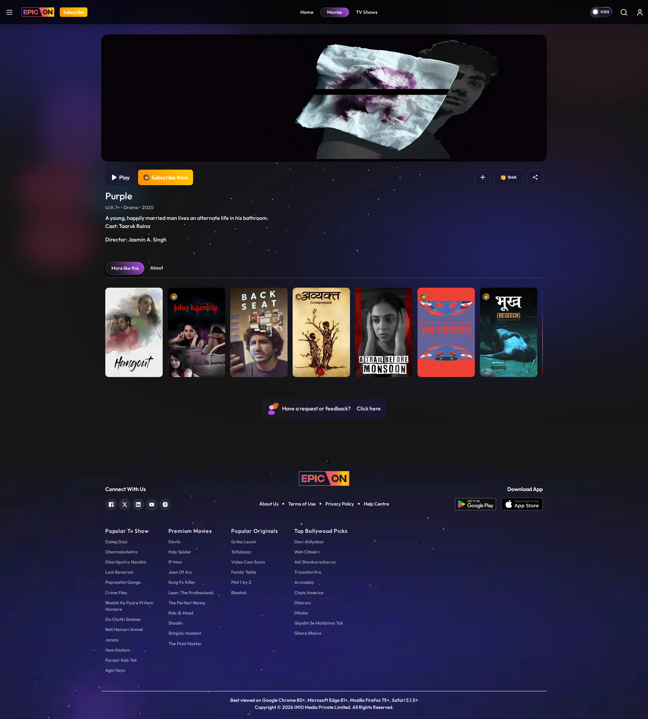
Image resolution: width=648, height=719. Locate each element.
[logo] (324, 477)
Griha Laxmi (243, 541)
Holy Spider (179, 551)
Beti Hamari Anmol (124, 629)
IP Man (175, 562)
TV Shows (367, 12)
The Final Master (185, 643)
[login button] (640, 12)
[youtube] (152, 504)
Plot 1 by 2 (241, 582)
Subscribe (73, 12)
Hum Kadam (117, 650)
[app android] (478, 504)
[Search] (623, 12)
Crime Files (116, 592)
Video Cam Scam (248, 562)
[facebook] (111, 504)
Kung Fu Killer (181, 582)
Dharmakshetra (121, 551)
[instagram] (165, 504)
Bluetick (239, 592)
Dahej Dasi (116, 541)
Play (123, 177)
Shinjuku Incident (184, 633)
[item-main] (134, 330)
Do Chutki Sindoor (123, 619)
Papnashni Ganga (123, 582)
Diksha (301, 612)
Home (306, 12)
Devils (174, 541)
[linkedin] (138, 504)
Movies (334, 12)
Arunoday (304, 582)
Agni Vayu (115, 670)
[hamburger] (9, 12)
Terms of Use (302, 504)
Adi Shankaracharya (315, 562)
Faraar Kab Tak (121, 660)
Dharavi (302, 602)
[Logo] (38, 12)
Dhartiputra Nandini (125, 562)
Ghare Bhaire (307, 633)
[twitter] (125, 504)
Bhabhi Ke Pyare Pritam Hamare (129, 606)
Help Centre (376, 504)
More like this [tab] (125, 268)
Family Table (243, 572)
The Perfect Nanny (187, 602)
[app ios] (522, 504)
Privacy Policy (339, 504)
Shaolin (175, 623)
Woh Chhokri (307, 551)
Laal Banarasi (119, 572)
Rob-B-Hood (180, 612)
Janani (111, 639)
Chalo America (309, 592)
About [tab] (156, 268)
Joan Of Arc (180, 572)
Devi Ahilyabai (308, 541)
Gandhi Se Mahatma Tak (318, 623)
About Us (268, 504)
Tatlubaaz (241, 551)
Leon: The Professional (190, 592)
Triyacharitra (307, 572)
